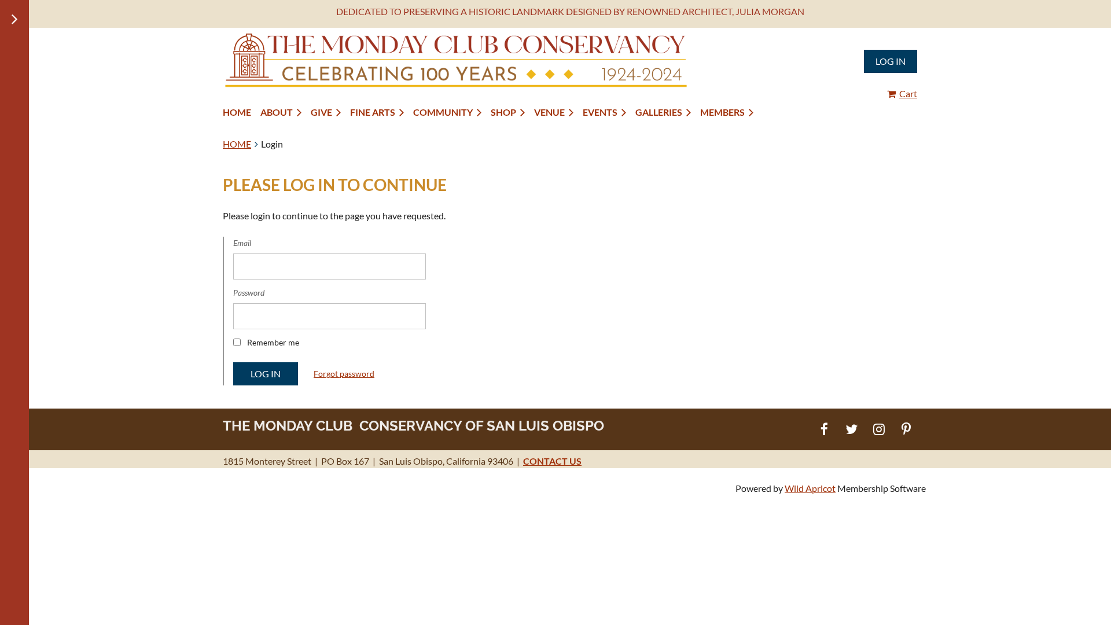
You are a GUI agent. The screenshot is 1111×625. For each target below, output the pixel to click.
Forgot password (344, 373)
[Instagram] (878, 429)
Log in (890, 61)
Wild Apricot (810, 488)
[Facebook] (824, 429)
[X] (851, 429)
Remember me (273, 342)
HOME (237, 143)
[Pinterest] (906, 429)
